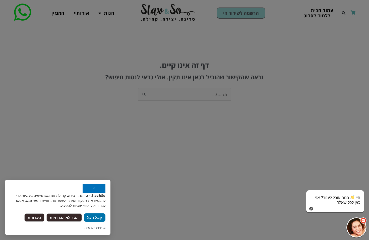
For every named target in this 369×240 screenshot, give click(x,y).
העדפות (34, 217)
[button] (356, 227)
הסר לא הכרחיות (64, 217)
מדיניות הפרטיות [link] (95, 227)
